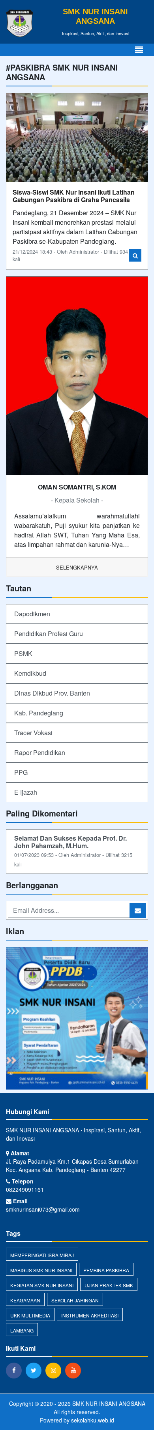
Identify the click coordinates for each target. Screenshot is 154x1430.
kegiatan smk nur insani (41, 1285)
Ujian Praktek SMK (109, 1285)
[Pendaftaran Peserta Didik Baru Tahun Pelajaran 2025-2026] (77, 1018)
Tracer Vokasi (33, 732)
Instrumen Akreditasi (89, 1315)
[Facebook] (16, 1370)
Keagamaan (25, 1300)
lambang (22, 1330)
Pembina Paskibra (106, 1270)
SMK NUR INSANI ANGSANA (108, 1403)
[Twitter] (35, 1370)
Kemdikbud (30, 673)
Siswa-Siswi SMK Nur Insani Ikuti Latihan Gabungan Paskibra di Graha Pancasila (74, 195)
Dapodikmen (32, 613)
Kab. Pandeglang (38, 712)
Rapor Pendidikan (39, 752)
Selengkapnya (77, 567)
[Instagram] (55, 1370)
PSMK (23, 653)
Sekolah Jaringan (75, 1300)
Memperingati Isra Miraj (42, 1255)
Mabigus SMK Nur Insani (41, 1270)
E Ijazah (25, 792)
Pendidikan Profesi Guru (48, 633)
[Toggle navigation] (139, 50)
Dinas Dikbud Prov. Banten (52, 693)
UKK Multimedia (30, 1315)
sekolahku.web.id (92, 1420)
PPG (21, 772)
